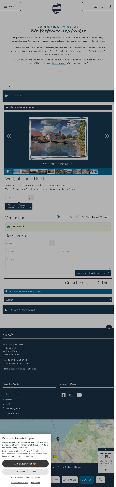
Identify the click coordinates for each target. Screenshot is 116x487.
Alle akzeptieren (23, 463)
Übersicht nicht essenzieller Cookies (25, 478)
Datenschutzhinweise (19, 482)
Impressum (35, 482)
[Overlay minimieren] (47, 438)
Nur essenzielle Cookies (25, 472)
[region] (25, 449)
